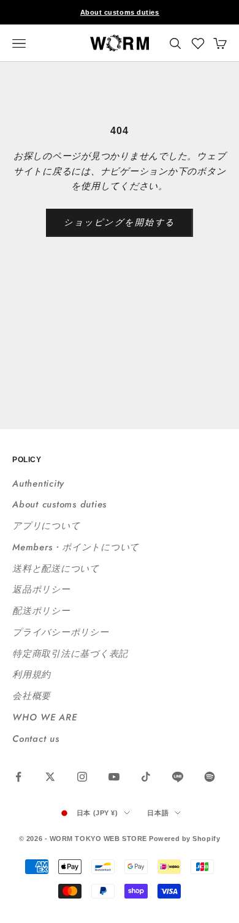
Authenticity (38, 483)
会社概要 (31, 696)
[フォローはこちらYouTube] (114, 777)
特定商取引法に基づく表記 (70, 653)
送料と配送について (55, 568)
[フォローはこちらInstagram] (82, 777)
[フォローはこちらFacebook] (18, 777)
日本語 (158, 812)
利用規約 (31, 674)
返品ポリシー (41, 589)
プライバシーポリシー (60, 632)
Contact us (35, 738)
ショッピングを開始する (119, 222)
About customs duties (119, 12)
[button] (198, 43)
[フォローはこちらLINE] (178, 777)
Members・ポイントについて (75, 547)
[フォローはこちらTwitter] (50, 777)
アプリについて (46, 525)
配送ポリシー (41, 611)
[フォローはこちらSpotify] (209, 777)
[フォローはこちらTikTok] (146, 777)
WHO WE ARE (44, 717)
